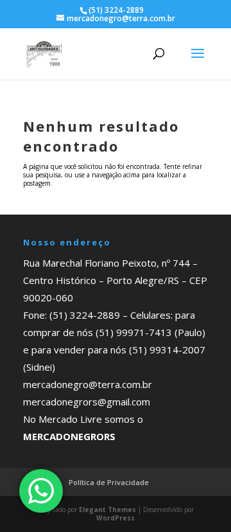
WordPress (115, 517)
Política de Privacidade (109, 482)
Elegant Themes (107, 509)
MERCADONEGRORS (69, 436)
